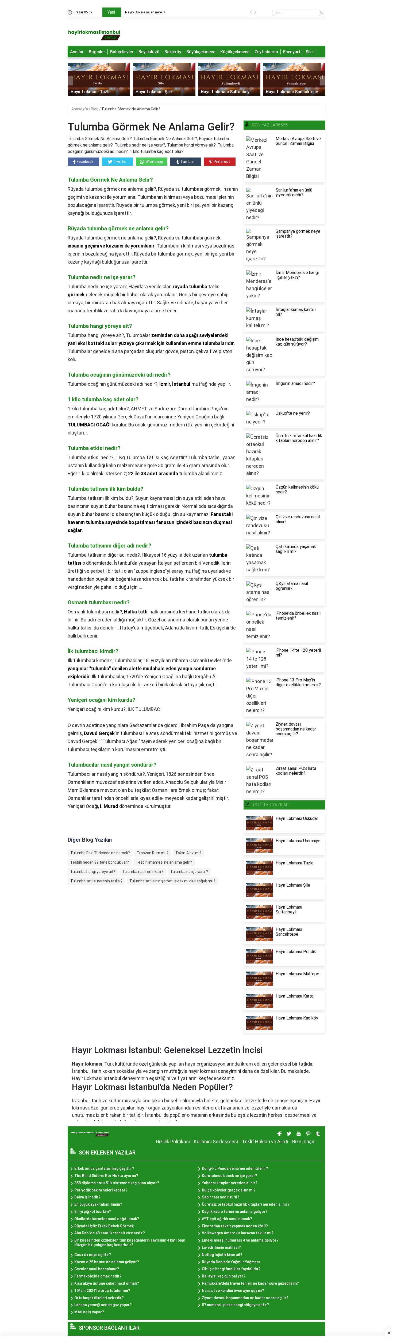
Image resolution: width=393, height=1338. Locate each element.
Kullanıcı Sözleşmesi (216, 1141)
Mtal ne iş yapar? (89, 1312)
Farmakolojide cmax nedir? (98, 1276)
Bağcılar (97, 51)
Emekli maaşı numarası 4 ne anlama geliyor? (240, 1240)
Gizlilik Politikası (173, 1141)
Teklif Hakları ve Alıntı (265, 1141)
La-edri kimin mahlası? (221, 1247)
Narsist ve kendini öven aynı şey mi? (233, 1290)
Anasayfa (80, 109)
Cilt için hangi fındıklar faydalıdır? (231, 1269)
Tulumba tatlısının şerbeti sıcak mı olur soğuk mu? (172, 881)
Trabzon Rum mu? (152, 853)
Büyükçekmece (200, 51)
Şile (309, 51)
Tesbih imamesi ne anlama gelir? (164, 862)
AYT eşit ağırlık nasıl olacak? (227, 1219)
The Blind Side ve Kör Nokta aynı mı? (106, 1176)
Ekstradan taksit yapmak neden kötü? (235, 1226)
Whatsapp (154, 161)
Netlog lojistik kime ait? (222, 1255)
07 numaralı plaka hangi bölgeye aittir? (235, 1305)
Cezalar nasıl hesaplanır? (96, 1269)
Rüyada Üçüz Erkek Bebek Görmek (104, 1226)
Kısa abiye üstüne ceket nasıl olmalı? (106, 1283)
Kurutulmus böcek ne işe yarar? (229, 1176)
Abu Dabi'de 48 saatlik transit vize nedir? (109, 1233)
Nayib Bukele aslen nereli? (145, 12)
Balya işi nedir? (87, 1197)
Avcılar (77, 51)
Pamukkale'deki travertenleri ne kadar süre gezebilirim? (250, 1283)
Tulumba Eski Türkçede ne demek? (100, 853)
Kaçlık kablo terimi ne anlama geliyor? (235, 1211)
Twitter (120, 161)
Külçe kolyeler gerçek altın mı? (229, 1190)
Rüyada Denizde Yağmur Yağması (231, 1262)
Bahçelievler (121, 51)
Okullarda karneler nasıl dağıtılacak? (106, 1219)
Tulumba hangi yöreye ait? (92, 871)
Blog (95, 109)
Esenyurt (291, 51)
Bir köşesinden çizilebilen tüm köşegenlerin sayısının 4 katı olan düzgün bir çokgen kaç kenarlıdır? (129, 1242)
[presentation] (251, 13)
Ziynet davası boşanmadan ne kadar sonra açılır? (245, 1298)
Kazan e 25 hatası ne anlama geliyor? (106, 1262)
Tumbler (187, 161)
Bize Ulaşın (303, 1141)
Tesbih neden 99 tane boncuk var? (99, 862)
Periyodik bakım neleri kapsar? (101, 1190)
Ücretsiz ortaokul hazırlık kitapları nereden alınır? (246, 1204)
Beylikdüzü (148, 51)
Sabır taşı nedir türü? (220, 1197)
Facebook (85, 161)
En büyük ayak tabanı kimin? (98, 1204)
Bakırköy (172, 51)
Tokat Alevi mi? (188, 853)
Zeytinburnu (266, 51)
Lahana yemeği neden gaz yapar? (103, 1305)
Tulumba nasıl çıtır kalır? (142, 871)
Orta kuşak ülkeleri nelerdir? (99, 1298)
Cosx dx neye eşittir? (92, 1255)
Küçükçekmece (234, 51)
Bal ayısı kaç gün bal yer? (223, 1276)
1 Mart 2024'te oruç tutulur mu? (102, 1290)
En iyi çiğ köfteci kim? (92, 1211)
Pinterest (222, 161)
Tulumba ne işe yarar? (189, 871)
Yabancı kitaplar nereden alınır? (229, 1183)
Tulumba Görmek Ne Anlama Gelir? (130, 109)
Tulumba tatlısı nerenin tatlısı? (96, 881)
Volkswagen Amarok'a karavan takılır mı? (237, 1233)
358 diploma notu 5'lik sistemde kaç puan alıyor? (116, 1183)
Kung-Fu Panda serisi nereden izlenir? (235, 1168)
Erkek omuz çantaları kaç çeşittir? (104, 1168)
